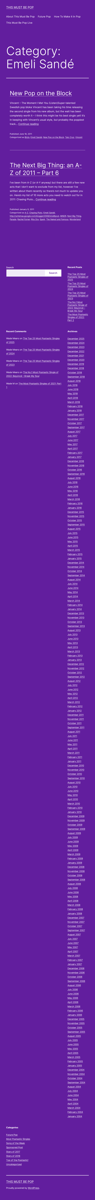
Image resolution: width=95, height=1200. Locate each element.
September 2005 (76, 1032)
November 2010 (76, 769)
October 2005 (75, 1027)
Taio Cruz (69, 137)
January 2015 (75, 558)
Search (10, 267)
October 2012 (75, 672)
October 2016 (75, 469)
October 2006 (75, 977)
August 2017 (74, 431)
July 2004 (73, 1091)
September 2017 (76, 427)
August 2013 (74, 630)
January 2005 (75, 1065)
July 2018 (72, 385)
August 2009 (74, 833)
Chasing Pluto (35, 212)
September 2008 (76, 879)
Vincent (78, 137)
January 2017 (75, 457)
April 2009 (73, 850)
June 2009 (73, 841)
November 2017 (76, 419)
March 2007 (74, 955)
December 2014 (76, 562)
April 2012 (73, 698)
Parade (13, 219)
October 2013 (75, 622)
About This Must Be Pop (20, 16)
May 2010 (73, 795)
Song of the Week (15, 1143)
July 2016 (72, 482)
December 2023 (76, 347)
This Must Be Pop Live (19, 22)
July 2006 (73, 989)
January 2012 (75, 710)
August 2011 (74, 731)
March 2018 (74, 402)
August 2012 (74, 681)
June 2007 (73, 943)
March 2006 (74, 1006)
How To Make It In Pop (67, 16)
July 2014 (73, 584)
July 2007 (73, 939)
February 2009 (75, 858)
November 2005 (76, 1023)
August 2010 (74, 782)
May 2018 (73, 393)
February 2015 (75, 554)
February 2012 (75, 706)
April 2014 (73, 596)
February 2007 (75, 960)
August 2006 (74, 985)
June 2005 (73, 1044)
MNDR (63, 216)
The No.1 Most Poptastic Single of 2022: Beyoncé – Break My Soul (77, 306)
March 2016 (74, 499)
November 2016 (76, 465)
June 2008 (73, 892)
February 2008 (75, 909)
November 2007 (76, 922)
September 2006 (76, 981)
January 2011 (74, 761)
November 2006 (76, 972)
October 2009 (75, 824)
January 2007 (75, 964)
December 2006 (76, 968)
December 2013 (76, 613)
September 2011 (76, 727)
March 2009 (74, 854)
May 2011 (72, 744)
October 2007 (75, 926)
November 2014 (76, 567)
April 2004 (73, 1103)
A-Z (26, 212)
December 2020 (76, 360)
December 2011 (76, 715)
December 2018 (76, 368)
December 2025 (76, 338)
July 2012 (72, 685)
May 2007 (73, 947)
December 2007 (76, 917)
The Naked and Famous (57, 219)
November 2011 (76, 719)
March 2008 (74, 905)
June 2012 (73, 689)
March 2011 (74, 752)
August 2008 (74, 884)
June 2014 (73, 588)
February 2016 (75, 503)
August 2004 (74, 1086)
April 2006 (73, 1002)
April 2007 (73, 951)
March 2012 (74, 702)
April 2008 (73, 900)
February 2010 (75, 808)
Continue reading (28, 124)
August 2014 (74, 579)
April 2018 (73, 398)
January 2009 (75, 862)
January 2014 (75, 609)
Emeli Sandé (36, 137)
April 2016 (73, 495)
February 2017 (75, 452)
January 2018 (75, 410)
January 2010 (75, 812)
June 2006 (73, 993)
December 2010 (76, 765)
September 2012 (76, 676)
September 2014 (76, 575)
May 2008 (73, 896)
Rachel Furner (23, 219)
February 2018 (75, 406)
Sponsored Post (14, 1147)
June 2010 (73, 791)
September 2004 (76, 1082)
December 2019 (76, 364)
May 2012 (73, 693)
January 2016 (75, 507)
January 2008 (75, 913)
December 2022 (76, 351)
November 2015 (76, 516)
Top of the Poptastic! (17, 1160)
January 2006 (75, 1015)
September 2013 (76, 626)
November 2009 (76, 820)
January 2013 (75, 660)
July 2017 (72, 436)
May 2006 (73, 998)
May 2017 (73, 444)
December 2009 (76, 816)
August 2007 (74, 934)
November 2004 (76, 1074)
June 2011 (73, 740)
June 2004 (73, 1095)
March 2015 (74, 550)
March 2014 (74, 600)
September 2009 (76, 829)
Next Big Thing (74, 216)
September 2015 (76, 524)
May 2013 (73, 643)
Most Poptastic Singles (18, 1139)
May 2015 (73, 541)
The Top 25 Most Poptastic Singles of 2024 (78, 286)
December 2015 (76, 512)
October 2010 (75, 774)
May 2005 (73, 1048)
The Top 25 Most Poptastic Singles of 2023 (78, 296)
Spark (42, 219)
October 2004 (75, 1078)
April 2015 (73, 545)
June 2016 (73, 486)
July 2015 (72, 533)
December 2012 (76, 664)
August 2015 (74, 528)
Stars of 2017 (13, 1151)
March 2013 (74, 651)
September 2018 (76, 376)
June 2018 (73, 389)
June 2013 (73, 638)
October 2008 (75, 875)
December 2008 (76, 867)
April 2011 (73, 748)
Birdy (27, 137)
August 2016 (74, 478)
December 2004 (76, 1069)
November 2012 (76, 668)
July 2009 (73, 837)
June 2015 (73, 537)
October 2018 (75, 372)
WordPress (33, 1188)
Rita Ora (35, 219)
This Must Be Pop (20, 7)
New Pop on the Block (41, 93)
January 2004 (75, 1116)
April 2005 (73, 1053)
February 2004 (75, 1112)
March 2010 (74, 803)
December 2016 (76, 461)
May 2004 (73, 1099)
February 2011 (75, 757)
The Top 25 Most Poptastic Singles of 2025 (78, 277)
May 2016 (73, 491)
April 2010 (73, 799)
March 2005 (74, 1057)
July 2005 (73, 1040)
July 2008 (73, 888)
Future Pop (44, 16)
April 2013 (73, 647)
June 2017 (73, 440)
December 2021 (76, 355)
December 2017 (76, 414)
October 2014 (75, 571)
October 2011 (75, 723)
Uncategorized (14, 1164)
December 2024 (76, 343)
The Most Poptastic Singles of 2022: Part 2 (78, 317)
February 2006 (75, 1010)
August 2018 (74, 381)
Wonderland (75, 219)
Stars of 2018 (13, 1156)
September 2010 (76, 778)
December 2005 (76, 1019)
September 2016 (76, 474)
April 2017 (73, 448)
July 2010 (72, 786)
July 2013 (72, 634)
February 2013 (75, 655)
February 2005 (75, 1061)
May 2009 (73, 846)
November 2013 (76, 617)
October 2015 (75, 520)
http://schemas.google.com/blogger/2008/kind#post (34, 216)
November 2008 (76, 871)
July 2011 (72, 736)
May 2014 (73, 592)
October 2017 (75, 423)
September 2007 (76, 930)
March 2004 (74, 1108)
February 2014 (75, 605)
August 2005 (74, 1036)
